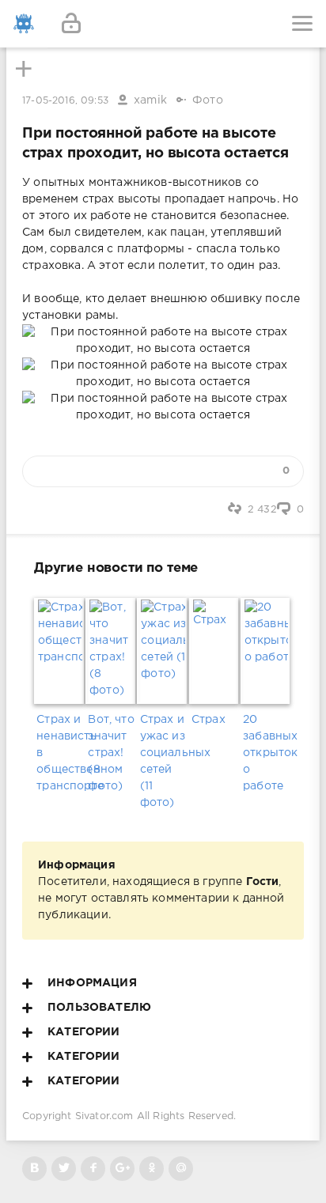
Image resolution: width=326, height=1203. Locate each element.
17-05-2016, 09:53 (65, 100)
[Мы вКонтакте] (34, 1168)
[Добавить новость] (163, 23)
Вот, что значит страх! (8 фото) (111, 753)
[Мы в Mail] (181, 1168)
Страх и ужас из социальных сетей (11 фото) (163, 761)
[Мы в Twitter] (63, 1168)
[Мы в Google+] (122, 1168)
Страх (208, 719)
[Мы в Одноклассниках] (151, 1168)
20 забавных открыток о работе (266, 753)
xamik (150, 100)
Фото (207, 100)
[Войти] (71, 23)
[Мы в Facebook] (93, 1168)
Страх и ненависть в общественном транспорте (59, 753)
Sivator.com (104, 1116)
